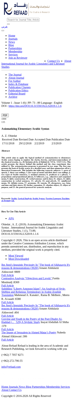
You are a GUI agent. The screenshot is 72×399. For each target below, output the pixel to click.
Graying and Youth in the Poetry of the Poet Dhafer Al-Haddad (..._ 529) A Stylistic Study (31, 320)
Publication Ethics (18, 90)
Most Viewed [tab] (15, 255)
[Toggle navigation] (2, 30)
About (67, 60)
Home (11, 35)
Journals (12, 38)
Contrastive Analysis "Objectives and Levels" (26, 278)
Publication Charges (19, 87)
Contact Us (53, 60)
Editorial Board (16, 93)
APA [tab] (11, 218)
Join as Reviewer (17, 57)
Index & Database (18, 84)
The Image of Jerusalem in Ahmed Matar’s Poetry (28, 332)
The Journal (14, 74)
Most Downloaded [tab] (18, 258)
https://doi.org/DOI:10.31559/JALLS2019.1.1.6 (35, 105)
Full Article (7, 275)
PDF (5, 115)
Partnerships (15, 48)
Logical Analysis (25, 198)
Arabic (14, 198)
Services (13, 54)
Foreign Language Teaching (57, 198)
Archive (12, 96)
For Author (14, 80)
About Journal (16, 77)
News (11, 41)
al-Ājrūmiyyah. (8, 201)
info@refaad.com (11, 366)
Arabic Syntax (39, 198)
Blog (11, 45)
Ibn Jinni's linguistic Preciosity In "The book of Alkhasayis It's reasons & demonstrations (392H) (35, 266)
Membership (15, 51)
